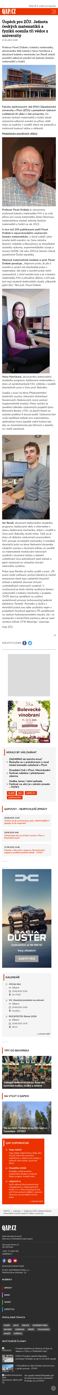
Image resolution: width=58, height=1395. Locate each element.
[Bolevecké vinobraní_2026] (29, 721)
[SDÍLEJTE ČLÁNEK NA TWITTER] (30, 643)
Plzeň (11, 793)
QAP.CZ (7, 1211)
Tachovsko (43, 1329)
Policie (25, 1325)
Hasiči (7, 1333)
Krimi (7, 1295)
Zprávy (8, 1287)
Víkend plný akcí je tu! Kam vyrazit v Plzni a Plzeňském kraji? (24, 836)
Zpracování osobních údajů (13, 1266)
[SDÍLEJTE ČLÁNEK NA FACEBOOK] (24, 643)
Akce (15, 1325)
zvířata (18, 1333)
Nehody (8, 1329)
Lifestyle (16, 1211)
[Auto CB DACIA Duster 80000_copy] (26, 967)
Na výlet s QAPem (16, 1096)
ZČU (20, 793)
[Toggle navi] (54, 11)
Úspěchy (30, 793)
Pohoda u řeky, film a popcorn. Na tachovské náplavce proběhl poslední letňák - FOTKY (24, 851)
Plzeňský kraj (40, 1325)
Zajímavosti (14, 797)
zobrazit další (44, 1033)
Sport (7, 1302)
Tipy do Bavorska (16, 1050)
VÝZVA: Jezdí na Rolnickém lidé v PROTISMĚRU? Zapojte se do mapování (26, 822)
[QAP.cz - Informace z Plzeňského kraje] (9, 11)
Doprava (19, 1329)
